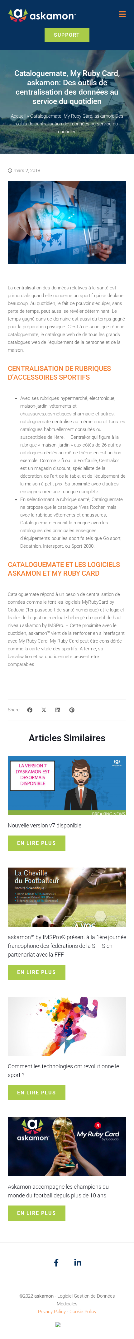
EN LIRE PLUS (36, 843)
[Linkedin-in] (77, 1262)
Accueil (18, 116)
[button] (30, 710)
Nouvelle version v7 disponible (44, 825)
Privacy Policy (52, 1311)
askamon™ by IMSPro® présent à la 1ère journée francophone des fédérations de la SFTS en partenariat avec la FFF (67, 946)
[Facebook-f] (56, 1262)
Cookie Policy (82, 1311)
